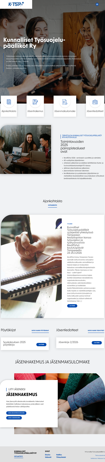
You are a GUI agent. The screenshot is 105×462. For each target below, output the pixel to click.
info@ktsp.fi (18, 456)
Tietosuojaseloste (100, 455)
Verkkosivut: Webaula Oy (98, 458)
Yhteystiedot (61, 457)
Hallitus (59, 455)
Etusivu (47, 455)
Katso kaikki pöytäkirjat (40, 330)
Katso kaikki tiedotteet (96, 330)
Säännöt (48, 457)
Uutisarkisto (52, 205)
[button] (97, 4)
